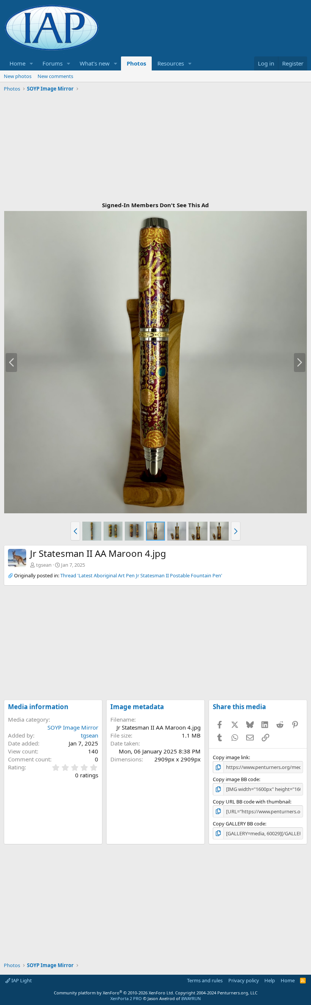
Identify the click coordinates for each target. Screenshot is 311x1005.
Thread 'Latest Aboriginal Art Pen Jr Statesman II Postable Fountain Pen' (141, 575)
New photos (17, 76)
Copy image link (231, 757)
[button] (31, 63)
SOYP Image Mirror (72, 727)
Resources (170, 63)
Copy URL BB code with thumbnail (251, 801)
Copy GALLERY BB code (239, 823)
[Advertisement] (155, 147)
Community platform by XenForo (114, 993)
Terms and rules (205, 980)
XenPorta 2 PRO (126, 998)
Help (269, 980)
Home (17, 63)
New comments (55, 76)
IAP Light (21, 980)
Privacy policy (243, 980)
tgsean (44, 564)
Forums (52, 63)
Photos (136, 63)
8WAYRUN (191, 998)
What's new (95, 63)
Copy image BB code (236, 779)
